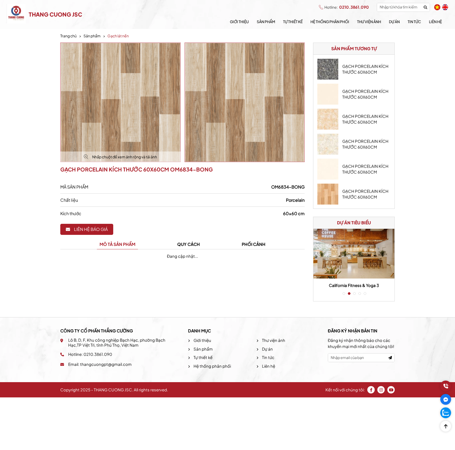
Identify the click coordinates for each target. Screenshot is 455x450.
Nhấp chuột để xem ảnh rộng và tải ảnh (124, 156)
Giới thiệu (239, 21)
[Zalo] (445, 412)
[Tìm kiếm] (425, 7)
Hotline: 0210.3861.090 (90, 354)
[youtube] (391, 389)
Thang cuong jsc (55, 14)
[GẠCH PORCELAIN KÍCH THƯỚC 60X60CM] (327, 69)
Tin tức (414, 21)
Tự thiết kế (293, 21)
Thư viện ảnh (369, 21)
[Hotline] (445, 386)
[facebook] (371, 389)
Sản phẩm (266, 21)
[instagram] (381, 389)
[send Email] (390, 358)
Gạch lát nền (118, 35)
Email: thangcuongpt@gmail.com (100, 364)
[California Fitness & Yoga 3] (353, 254)
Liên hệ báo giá (91, 229)
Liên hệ (435, 21)
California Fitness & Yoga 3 (354, 285)
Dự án (394, 21)
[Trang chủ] (16, 14)
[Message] (445, 399)
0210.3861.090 (346, 6)
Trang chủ (68, 35)
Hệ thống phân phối (329, 21)
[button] (343, 293)
